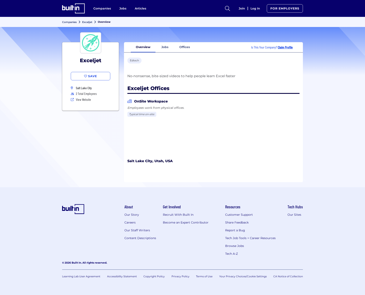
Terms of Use (204, 276)
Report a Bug (235, 230)
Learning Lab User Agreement (81, 276)
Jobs (122, 8)
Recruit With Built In (178, 215)
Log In (255, 8)
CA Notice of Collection (288, 276)
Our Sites (294, 215)
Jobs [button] (164, 47)
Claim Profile (285, 47)
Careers (130, 222)
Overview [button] (143, 47)
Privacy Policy (180, 276)
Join (242, 8)
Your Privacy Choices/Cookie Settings (243, 276)
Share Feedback (237, 222)
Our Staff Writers (137, 230)
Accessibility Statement (122, 276)
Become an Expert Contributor (185, 222)
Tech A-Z (231, 254)
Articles (140, 8)
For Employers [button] (284, 8)
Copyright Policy (154, 276)
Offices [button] (184, 47)
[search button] (227, 8)
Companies (102, 8)
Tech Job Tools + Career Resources (250, 238)
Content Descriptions (140, 238)
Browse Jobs (234, 246)
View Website (83, 99)
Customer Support (239, 215)
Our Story (131, 215)
